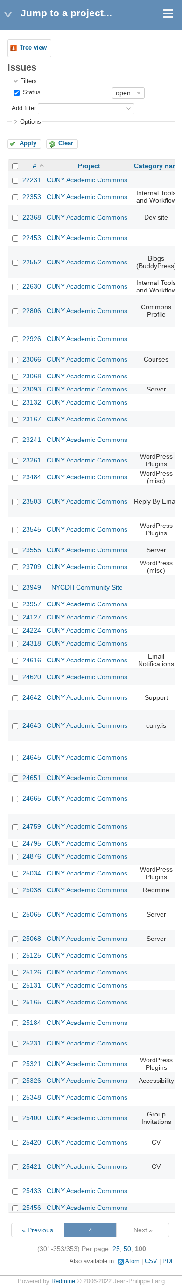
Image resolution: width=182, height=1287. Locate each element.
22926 (31, 338)
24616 (31, 660)
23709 (31, 566)
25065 (31, 914)
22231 (31, 180)
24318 (31, 643)
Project (89, 166)
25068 (31, 938)
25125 (31, 955)
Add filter (24, 108)
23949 (31, 587)
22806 (31, 310)
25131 (31, 985)
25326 (31, 1080)
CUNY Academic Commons (87, 180)
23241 (31, 439)
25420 (31, 1142)
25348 (31, 1097)
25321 (31, 1063)
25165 (31, 1002)
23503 (31, 501)
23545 (31, 529)
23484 (31, 477)
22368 (31, 217)
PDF (168, 1261)
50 (127, 1248)
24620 (31, 677)
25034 (31, 873)
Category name (158, 166)
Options (30, 122)
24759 (31, 826)
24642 (31, 697)
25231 (31, 1043)
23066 (31, 359)
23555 (31, 550)
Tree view (33, 47)
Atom (132, 1261)
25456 (31, 1207)
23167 (31, 419)
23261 (31, 460)
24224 (31, 630)
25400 (31, 1118)
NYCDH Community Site (87, 587)
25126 (31, 972)
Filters (28, 81)
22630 (31, 286)
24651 (31, 778)
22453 (31, 238)
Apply (28, 143)
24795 (31, 843)
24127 (31, 617)
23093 (31, 389)
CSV (151, 1261)
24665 (31, 798)
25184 (31, 1022)
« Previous (37, 1230)
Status (31, 92)
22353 (31, 196)
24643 (31, 725)
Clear (65, 143)
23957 (31, 604)
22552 (31, 262)
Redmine (63, 1281)
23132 (31, 402)
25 (116, 1248)
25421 (31, 1166)
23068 (31, 376)
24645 (31, 757)
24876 (31, 856)
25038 (31, 890)
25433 (31, 1191)
